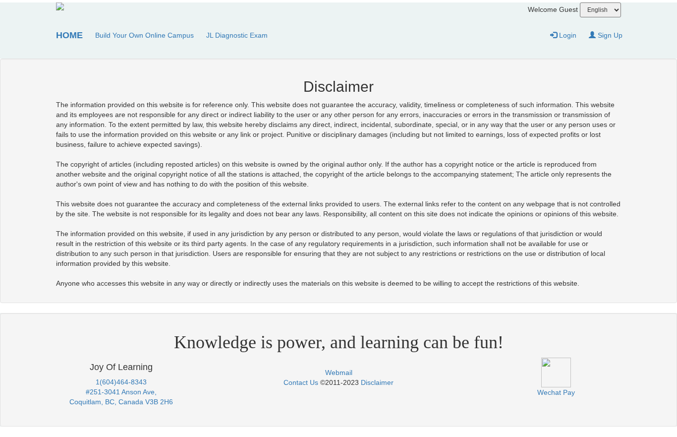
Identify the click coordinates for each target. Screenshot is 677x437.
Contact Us (300, 382)
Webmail (338, 372)
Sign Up (609, 35)
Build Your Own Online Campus (144, 35)
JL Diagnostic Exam (237, 35)
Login (566, 35)
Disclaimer (377, 382)
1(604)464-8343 (121, 382)
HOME (69, 35)
